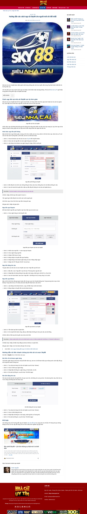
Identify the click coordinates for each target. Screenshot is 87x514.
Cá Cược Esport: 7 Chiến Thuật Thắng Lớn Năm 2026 (77, 47)
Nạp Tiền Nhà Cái (71, 59)
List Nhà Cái (27, 7)
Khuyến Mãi (48, 7)
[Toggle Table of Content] (11, 95)
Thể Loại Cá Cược (62, 7)
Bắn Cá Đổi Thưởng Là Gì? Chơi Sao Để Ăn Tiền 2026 (77, 20)
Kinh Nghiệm (54, 7)
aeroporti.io (5, 498)
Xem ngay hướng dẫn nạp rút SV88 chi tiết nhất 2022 (24, 349)
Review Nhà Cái (35, 7)
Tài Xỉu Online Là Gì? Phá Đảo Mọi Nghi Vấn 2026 (77, 33)
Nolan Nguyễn (37, 20)
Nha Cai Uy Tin (54, 89)
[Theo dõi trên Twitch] (29, 507)
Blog (68, 7)
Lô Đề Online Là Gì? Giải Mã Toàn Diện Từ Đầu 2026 (77, 27)
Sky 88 (29, 138)
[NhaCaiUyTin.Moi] (43, 3)
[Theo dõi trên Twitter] (16, 507)
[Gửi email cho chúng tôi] (18, 507)
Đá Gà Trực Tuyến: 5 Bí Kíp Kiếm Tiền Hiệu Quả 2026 (77, 40)
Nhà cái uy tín (21, 7)
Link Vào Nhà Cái (71, 64)
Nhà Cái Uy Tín (7, 10)
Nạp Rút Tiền (42, 7)
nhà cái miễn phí (31, 422)
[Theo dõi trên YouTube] (25, 507)
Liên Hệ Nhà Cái (71, 57)
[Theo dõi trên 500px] (27, 507)
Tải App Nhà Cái (71, 66)
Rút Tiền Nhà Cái (71, 62)
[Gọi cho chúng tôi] (20, 507)
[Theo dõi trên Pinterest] (22, 507)
